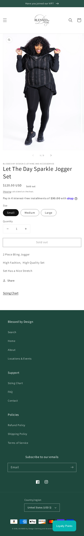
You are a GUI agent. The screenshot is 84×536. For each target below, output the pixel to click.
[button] (5, 20)
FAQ (10, 392)
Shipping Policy (17, 434)
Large (48, 212)
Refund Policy (16, 425)
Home (11, 341)
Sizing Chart (10, 293)
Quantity (8, 221)
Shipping (7, 191)
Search (12, 332)
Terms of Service (18, 443)
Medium (30, 212)
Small (11, 212)
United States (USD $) (39, 507)
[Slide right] (50, 155)
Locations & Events (20, 358)
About (12, 350)
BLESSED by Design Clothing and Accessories (37, 528)
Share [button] (11, 280)
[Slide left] (33, 155)
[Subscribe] (72, 467)
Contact (13, 400)
